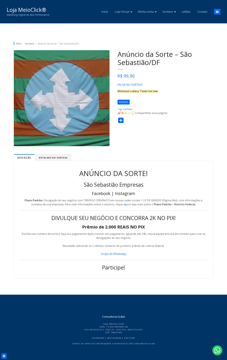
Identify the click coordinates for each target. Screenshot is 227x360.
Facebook (101, 193)
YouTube (129, 338)
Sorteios (167, 12)
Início (104, 12)
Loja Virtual (122, 12)
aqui (126, 204)
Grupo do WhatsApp (113, 254)
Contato (202, 12)
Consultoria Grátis (113, 316)
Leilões (186, 12)
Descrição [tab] (24, 157)
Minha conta (146, 12)
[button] (217, 350)
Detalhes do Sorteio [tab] (53, 157)
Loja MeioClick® (26, 9)
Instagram (125, 193)
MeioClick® (147, 343)
